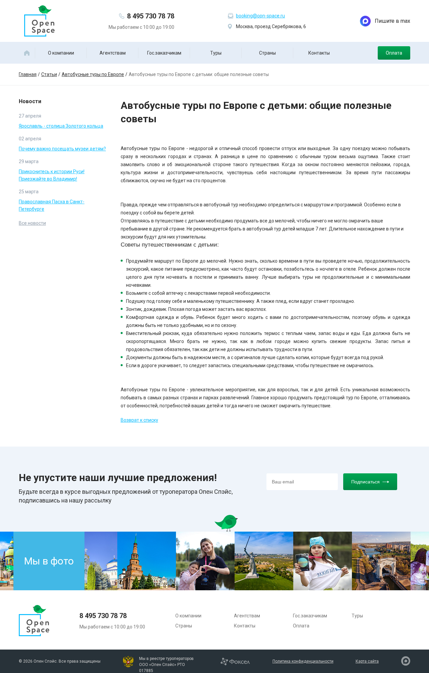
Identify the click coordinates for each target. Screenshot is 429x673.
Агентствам (113, 53)
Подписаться (365, 481)
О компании (61, 53)
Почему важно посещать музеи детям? (62, 148)
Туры (216, 53)
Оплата (394, 53)
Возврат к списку (139, 420)
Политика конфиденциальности (302, 661)
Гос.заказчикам (164, 53)
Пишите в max (392, 21)
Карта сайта (367, 661)
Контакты (319, 53)
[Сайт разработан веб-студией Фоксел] (235, 661)
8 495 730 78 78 (150, 16)
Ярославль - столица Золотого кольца (61, 126)
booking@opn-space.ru (260, 15)
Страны (267, 53)
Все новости (32, 223)
